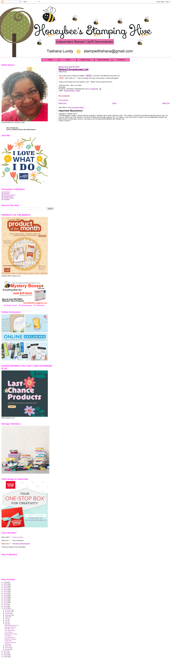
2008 (5, 656)
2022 (5, 589)
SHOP (68, 60)
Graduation (8, 644)
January (7, 649)
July (6, 618)
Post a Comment (63, 100)
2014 (5, 604)
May (6, 622)
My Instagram (6, 199)
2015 (5, 602)
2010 (5, 653)
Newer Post (62, 103)
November (8, 611)
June (6, 620)
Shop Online (5, 193)
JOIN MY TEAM (85, 60)
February (8, 647)
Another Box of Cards (11, 634)
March (7, 646)
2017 (5, 599)
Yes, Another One (10, 630)
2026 (5, 582)
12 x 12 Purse (9, 632)
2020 (5, 593)
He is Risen (8, 635)
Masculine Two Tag (10, 627)
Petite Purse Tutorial (10, 639)
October (7, 613)
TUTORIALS (121, 60)
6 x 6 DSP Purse (9, 637)
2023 (5, 588)
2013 (5, 606)
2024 (5, 586)
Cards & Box (8, 640)
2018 (5, 597)
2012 (5, 608)
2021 (5, 591)
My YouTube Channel (8, 195)
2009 (5, 655)
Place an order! (18, 537)
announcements (69, 90)
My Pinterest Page (7, 196)
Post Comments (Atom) (76, 107)
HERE (89, 75)
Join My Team (6, 192)
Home (114, 103)
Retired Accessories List (73, 69)
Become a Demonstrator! (21, 544)
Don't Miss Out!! (9, 629)
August (7, 617)
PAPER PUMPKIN (103, 60)
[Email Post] (99, 89)
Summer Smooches (10, 642)
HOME (50, 60)
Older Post (165, 103)
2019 (5, 595)
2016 (5, 601)
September (8, 615)
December (8, 610)
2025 (5, 584)
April (6, 623)
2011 (5, 651)
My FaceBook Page (8, 198)
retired (78, 90)
